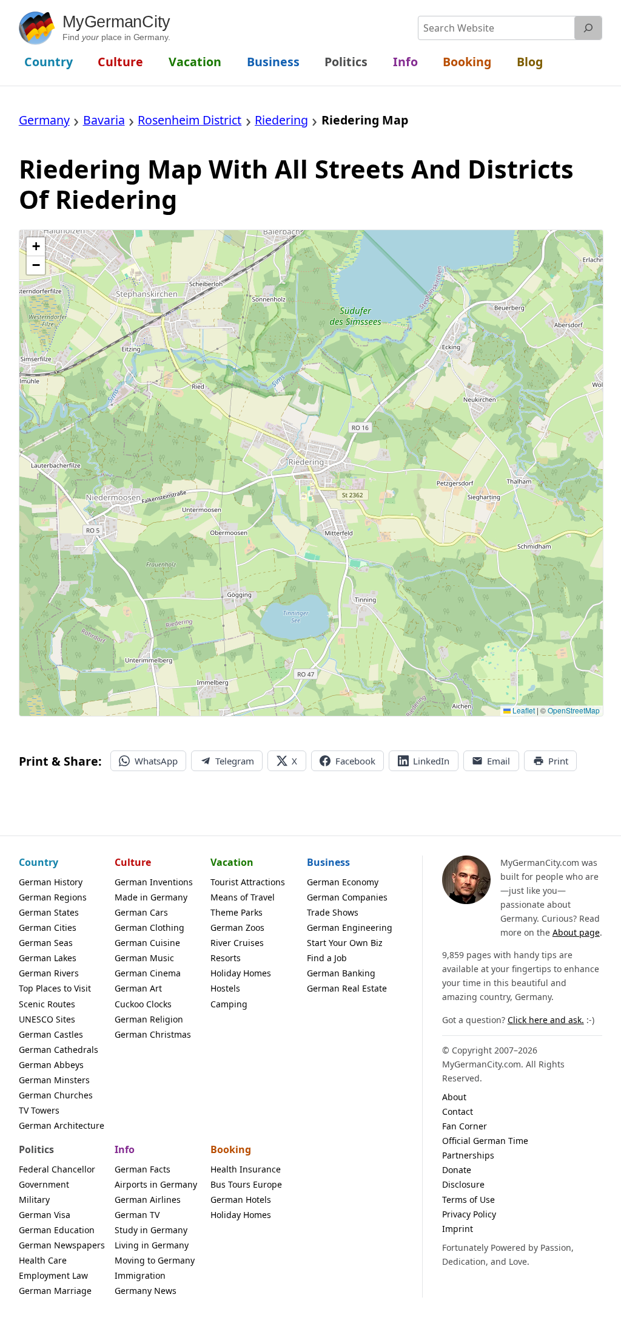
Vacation (231, 862)
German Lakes (47, 958)
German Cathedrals (58, 1049)
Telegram (234, 761)
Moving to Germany (155, 1260)
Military (34, 1199)
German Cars (141, 912)
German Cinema (148, 973)
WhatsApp (156, 761)
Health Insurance (245, 1169)
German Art (138, 988)
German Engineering (349, 927)
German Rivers (49, 973)
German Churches (56, 1095)
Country (38, 862)
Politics (36, 1149)
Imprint (457, 1228)
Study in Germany (151, 1230)
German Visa (44, 1214)
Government (44, 1184)
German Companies (347, 897)
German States (49, 912)
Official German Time (485, 1140)
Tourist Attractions (247, 882)
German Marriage (55, 1290)
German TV (137, 1214)
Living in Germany (152, 1245)
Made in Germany (151, 897)
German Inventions (154, 882)
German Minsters (54, 1080)
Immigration (140, 1275)
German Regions (53, 897)
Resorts (225, 958)
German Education (57, 1230)
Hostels (225, 988)
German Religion (149, 1019)
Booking (230, 1149)
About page (576, 932)
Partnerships (468, 1155)
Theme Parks (236, 912)
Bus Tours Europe (246, 1184)
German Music (144, 958)
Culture (133, 862)
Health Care (43, 1260)
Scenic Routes (47, 1004)
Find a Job (327, 958)
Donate (456, 1170)
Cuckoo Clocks (143, 1004)
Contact (457, 1111)
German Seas (46, 942)
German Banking (341, 973)
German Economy (342, 882)
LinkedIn (431, 761)
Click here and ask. (546, 1020)
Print (558, 761)
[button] (36, 246)
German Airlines (148, 1199)
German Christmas (153, 1034)
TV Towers (39, 1110)
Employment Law (53, 1275)
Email (498, 761)
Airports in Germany (156, 1184)
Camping (228, 1004)
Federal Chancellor (57, 1169)
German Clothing (149, 927)
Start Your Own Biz (345, 942)
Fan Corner (464, 1126)
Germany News (145, 1290)
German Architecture (61, 1125)
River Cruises (237, 942)
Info (125, 1149)
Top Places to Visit (55, 988)
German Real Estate (347, 988)
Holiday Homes (240, 973)
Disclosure (463, 1184)
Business (328, 862)
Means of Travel (242, 897)
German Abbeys (51, 1064)
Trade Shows (332, 912)
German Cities (47, 927)
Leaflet (523, 710)
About (454, 1097)
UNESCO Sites (47, 1019)
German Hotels (240, 1199)
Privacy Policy (469, 1214)
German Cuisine (147, 942)
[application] (311, 473)
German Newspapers (62, 1245)
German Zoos (237, 927)
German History (50, 882)
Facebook (355, 761)
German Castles (51, 1034)
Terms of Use (468, 1199)
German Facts (142, 1169)
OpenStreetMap (574, 710)
